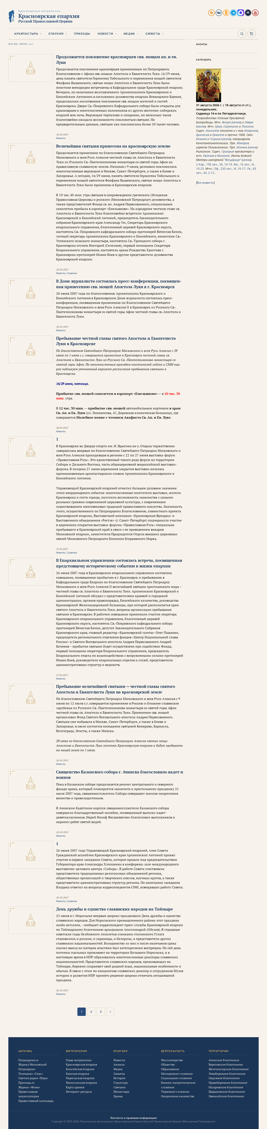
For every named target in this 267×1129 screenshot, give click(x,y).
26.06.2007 (62, 760)
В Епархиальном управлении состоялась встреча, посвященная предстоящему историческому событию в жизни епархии (119, 563)
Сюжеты (153, 33)
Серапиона (230, 126)
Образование (170, 1069)
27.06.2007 (62, 549)
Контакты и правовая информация (133, 1118)
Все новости (205, 182)
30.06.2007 (62, 134)
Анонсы (119, 1064)
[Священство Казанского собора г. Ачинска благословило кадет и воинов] (30, 783)
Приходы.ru (26, 1083)
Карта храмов (75, 1087)
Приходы (82, 33)
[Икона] (208, 101)
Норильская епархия (80, 1078)
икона (236, 122)
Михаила (223, 156)
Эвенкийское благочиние (226, 1096)
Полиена (247, 126)
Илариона (251, 131)
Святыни (119, 1087)
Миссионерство (172, 1060)
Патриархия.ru (28, 1060)
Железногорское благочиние (229, 1069)
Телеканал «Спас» (30, 1074)
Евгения (208, 156)
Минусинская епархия (81, 1083)
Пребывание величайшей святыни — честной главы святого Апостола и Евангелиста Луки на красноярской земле (115, 689)
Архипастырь (26, 33)
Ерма (218, 126)
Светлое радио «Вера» (33, 1078)
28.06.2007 (62, 427)
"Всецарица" (232, 160)
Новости (105, 33)
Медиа (129, 33)
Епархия (56, 33)
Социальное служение (176, 1078)
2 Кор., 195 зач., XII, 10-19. (214, 164)
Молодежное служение (177, 1074)
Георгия (215, 139)
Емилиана (212, 131)
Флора (226, 122)
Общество (168, 1064)
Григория (228, 151)
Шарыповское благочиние (227, 1092)
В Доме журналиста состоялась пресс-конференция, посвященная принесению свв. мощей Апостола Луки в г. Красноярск (118, 283)
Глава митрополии (79, 1060)
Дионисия (202, 135)
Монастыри (121, 1092)
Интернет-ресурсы (79, 1092)
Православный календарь (36, 1101)
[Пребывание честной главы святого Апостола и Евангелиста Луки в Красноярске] (30, 349)
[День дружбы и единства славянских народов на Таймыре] (30, 920)
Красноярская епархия (81, 1064)
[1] (30, 450)
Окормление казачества (177, 1096)
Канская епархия (77, 1074)
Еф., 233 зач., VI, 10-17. (230, 168)
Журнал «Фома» (29, 1087)
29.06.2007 (62, 269)
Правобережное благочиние (228, 1083)
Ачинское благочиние (224, 1060)
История (119, 1078)
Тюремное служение (175, 1092)
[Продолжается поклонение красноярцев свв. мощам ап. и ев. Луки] (30, 68)
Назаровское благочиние (226, 1087)
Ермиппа (218, 135)
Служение (72, 273)
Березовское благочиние (226, 1064)
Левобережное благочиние (227, 1074)
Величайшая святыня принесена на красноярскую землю (113, 146)
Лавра (249, 122)
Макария (243, 143)
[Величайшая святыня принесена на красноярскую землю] (30, 157)
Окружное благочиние (224, 1078)
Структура (120, 1083)
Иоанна (201, 139)
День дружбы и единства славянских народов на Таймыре (114, 909)
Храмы (118, 1096)
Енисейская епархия (80, 1069)
